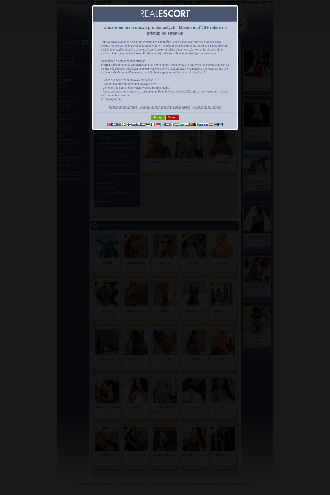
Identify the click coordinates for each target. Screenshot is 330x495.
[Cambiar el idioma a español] (211, 124)
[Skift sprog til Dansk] (114, 124)
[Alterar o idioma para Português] (191, 124)
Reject (172, 117)
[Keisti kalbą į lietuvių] (182, 124)
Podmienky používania (123, 106)
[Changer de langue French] (153, 124)
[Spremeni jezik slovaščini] (206, 124)
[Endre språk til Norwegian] (119, 124)
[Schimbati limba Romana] (196, 124)
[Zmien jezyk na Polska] (187, 124)
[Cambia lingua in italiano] (172, 124)
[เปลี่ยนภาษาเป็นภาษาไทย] (216, 124)
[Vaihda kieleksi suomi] (129, 124)
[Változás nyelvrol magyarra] (167, 124)
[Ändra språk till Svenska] (124, 124)
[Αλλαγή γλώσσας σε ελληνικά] (163, 124)
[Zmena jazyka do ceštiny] (138, 124)
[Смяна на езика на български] (134, 124)
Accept (158, 117)
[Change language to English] (110, 124)
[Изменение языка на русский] (201, 124)
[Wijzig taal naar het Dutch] (143, 124)
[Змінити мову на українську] (220, 124)
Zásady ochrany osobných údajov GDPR (165, 106)
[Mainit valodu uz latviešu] (177, 124)
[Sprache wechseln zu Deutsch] (158, 124)
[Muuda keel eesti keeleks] (148, 124)
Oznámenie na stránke (207, 106)
